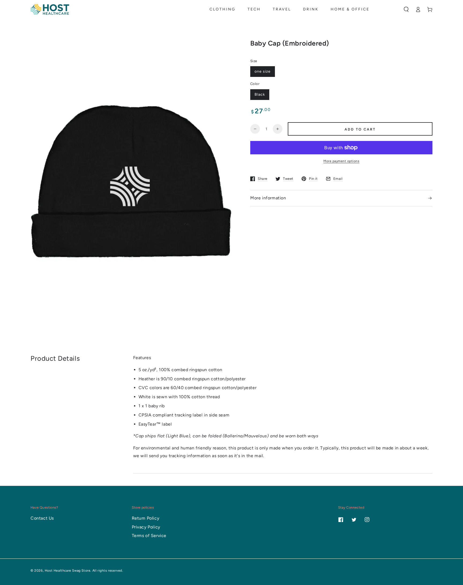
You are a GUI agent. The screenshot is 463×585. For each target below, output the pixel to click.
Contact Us (42, 518)
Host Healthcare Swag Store (68, 570)
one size (263, 71)
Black (260, 94)
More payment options (341, 161)
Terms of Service (149, 535)
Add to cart (360, 129)
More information (268, 197)
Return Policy (145, 518)
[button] (406, 9)
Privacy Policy (146, 527)
